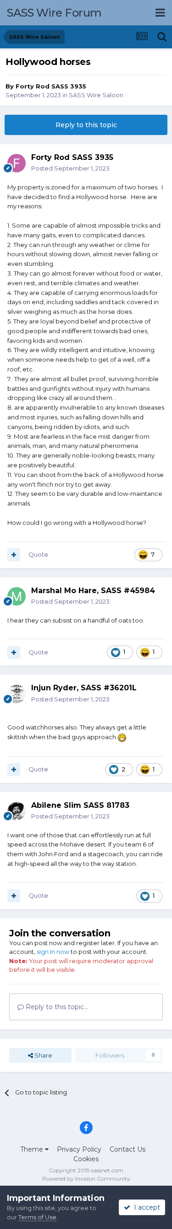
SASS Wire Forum (54, 12)
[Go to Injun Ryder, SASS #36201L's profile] (16, 694)
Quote (38, 554)
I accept (145, 1207)
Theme (32, 1149)
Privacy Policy (79, 1149)
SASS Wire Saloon (96, 95)
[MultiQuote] (13, 554)
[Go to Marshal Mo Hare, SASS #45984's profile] (16, 596)
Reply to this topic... (56, 1007)
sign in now (53, 951)
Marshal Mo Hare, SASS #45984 (93, 590)
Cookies (86, 1159)
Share (42, 1055)
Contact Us (127, 1149)
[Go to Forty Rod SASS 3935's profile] (16, 163)
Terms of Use (37, 1217)
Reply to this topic (86, 125)
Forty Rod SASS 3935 (51, 86)
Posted (70, 168)
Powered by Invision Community (86, 1178)
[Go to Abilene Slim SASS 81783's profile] (16, 811)
